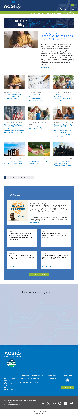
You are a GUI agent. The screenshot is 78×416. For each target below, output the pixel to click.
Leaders (32, 13)
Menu (14, 1)
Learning (19, 1)
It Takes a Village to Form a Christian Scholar (38, 128)
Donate (72, 5)
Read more (44, 67)
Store (45, 1)
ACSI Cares (7, 387)
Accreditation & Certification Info (31, 376)
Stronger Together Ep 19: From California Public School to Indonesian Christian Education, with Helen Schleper (55, 257)
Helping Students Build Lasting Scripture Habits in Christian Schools (57, 35)
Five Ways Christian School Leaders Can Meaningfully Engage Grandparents (62, 97)
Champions (69, 13)
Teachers (40, 13)
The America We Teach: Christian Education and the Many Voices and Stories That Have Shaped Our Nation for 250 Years (14, 129)
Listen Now (33, 223)
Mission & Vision (8, 384)
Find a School (71, 1)
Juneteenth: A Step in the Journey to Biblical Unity (14, 162)
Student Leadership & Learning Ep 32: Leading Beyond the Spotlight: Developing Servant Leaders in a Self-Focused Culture (21, 236)
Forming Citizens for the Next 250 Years (38, 162)
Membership (39, 1)
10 (29, 177)
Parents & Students (54, 13)
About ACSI (8, 376)
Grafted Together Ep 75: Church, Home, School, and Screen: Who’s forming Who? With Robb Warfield (49, 207)
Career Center (63, 1)
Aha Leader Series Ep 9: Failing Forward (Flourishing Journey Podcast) (54, 234)
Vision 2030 (7, 380)
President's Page (8, 389)
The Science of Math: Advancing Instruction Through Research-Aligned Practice (37, 97)
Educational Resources (53, 1)
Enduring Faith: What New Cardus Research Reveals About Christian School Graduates (63, 164)
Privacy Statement (39, 413)
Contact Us (66, 5)
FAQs (5, 382)
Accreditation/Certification (29, 1)
